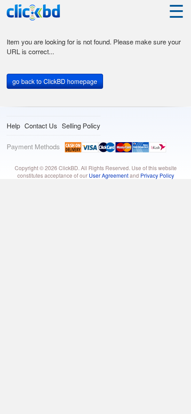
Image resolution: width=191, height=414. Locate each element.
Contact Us (40, 125)
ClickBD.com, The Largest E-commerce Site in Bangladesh (33, 12)
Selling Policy (81, 125)
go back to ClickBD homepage (54, 81)
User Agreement (108, 175)
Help (13, 125)
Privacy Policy (157, 175)
